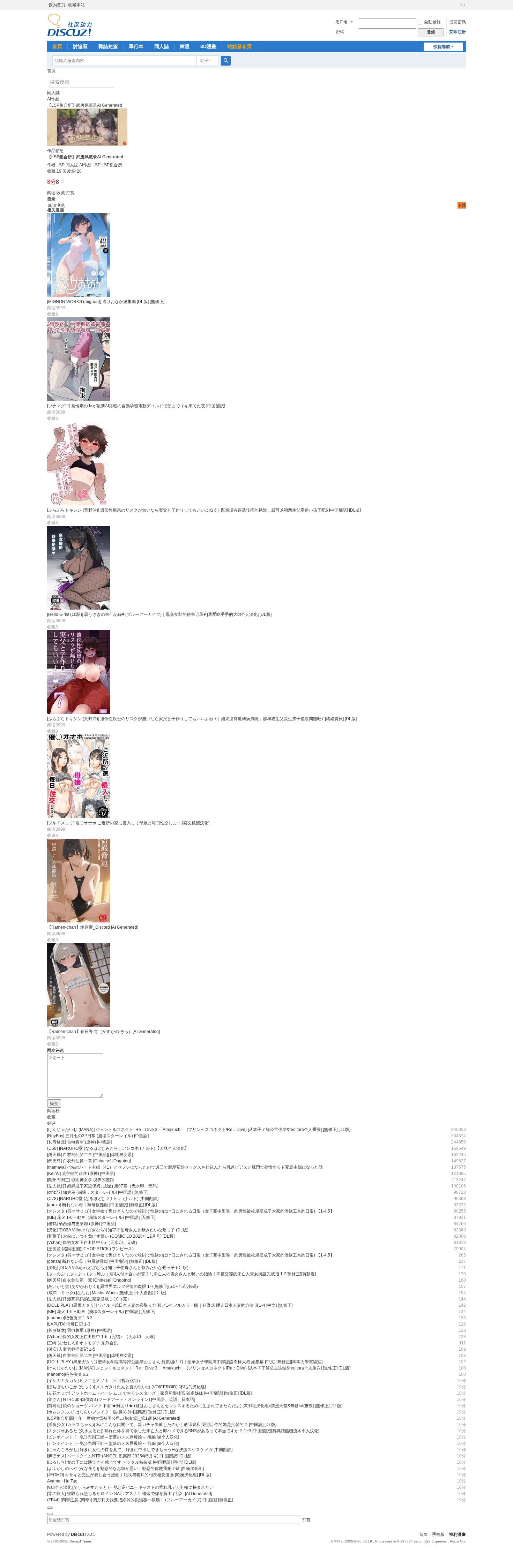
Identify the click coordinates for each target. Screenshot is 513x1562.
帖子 (204, 60)
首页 (51, 70)
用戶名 (341, 22)
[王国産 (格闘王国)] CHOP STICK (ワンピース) (90, 1248)
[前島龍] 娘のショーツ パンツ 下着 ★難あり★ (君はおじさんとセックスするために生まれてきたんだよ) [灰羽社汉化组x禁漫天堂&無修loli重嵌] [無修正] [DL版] (194, 1405)
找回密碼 (457, 22)
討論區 (80, 46)
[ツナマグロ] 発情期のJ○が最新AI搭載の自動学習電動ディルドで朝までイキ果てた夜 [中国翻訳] (136, 405)
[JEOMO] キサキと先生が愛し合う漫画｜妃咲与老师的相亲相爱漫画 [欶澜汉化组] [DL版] (129, 1474)
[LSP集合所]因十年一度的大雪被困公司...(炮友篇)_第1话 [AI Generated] (113, 1418)
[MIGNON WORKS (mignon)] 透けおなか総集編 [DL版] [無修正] (105, 301)
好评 (51, 1123)
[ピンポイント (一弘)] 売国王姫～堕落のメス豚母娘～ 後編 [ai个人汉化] (113, 1437)
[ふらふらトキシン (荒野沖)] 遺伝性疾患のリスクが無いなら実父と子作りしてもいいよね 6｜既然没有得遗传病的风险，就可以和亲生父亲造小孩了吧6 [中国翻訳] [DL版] (204, 510)
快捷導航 (441, 46)
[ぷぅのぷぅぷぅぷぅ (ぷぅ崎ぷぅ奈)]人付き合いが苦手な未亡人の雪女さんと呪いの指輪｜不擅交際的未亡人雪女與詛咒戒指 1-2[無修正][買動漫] (181, 1274)
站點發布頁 (239, 46)
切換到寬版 (463, 5)
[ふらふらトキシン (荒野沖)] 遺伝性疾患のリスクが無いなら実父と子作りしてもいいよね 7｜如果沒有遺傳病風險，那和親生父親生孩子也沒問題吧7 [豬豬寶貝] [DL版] (202, 718)
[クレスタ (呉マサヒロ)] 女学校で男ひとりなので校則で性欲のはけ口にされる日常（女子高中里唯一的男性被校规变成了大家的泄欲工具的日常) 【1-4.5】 (190, 1211)
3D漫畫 (208, 46)
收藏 (61, 192)
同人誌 (161, 46)
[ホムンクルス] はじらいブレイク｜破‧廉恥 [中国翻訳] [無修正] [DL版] (111, 1412)
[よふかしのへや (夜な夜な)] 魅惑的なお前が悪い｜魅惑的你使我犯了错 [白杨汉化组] (125, 1468)
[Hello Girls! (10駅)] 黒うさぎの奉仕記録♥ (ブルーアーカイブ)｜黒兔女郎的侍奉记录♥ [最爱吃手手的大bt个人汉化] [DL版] (159, 614)
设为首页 (57, 4)
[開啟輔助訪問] (456, 5)
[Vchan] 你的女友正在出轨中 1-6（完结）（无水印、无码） (102, 1336)
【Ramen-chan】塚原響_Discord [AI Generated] (92, 927)
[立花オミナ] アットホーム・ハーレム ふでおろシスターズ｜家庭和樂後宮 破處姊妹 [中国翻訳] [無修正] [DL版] (149, 1393)
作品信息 (55, 150)
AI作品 (53, 99)
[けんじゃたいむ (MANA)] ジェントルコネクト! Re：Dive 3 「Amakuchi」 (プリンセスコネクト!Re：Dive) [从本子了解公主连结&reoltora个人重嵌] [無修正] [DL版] (198, 1129)
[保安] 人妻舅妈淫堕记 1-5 (71, 1349)
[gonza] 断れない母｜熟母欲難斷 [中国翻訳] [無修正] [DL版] (102, 1204)
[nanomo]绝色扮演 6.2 (68, 1374)
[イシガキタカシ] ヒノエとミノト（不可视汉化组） (94, 1380)
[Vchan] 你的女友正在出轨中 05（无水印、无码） (93, 1242)
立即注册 (457, 31)
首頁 (57, 46)
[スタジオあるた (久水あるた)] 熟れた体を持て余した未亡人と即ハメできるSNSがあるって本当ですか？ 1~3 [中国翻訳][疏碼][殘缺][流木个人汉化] (183, 1430)
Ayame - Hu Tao (62, 1481)
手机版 (438, 1534)
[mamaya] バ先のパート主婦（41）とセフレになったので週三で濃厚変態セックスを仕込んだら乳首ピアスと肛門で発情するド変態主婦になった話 (185, 1167)
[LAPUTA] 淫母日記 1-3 (68, 1324)
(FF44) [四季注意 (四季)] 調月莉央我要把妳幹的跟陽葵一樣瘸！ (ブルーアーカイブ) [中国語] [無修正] (140, 1499)
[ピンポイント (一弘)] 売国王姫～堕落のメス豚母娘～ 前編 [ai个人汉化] (113, 1443)
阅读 (51, 192)
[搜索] (226, 61)
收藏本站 (76, 4)
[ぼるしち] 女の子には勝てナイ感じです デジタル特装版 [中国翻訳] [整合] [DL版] (121, 1462)
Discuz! (78, 1534)
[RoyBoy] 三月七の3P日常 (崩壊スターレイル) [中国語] (98, 1135)
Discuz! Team (80, 1541)
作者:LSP (56, 165)
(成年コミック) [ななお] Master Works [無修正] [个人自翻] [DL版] (106, 1292)
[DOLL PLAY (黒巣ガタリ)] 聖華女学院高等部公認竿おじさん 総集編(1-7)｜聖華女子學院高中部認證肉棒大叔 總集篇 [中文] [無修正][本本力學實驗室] (184, 1361)
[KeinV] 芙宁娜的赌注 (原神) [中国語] (81, 1173)
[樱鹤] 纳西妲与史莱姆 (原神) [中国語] (81, 1223)
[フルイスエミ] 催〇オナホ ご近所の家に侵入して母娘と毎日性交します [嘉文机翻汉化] (128, 823)
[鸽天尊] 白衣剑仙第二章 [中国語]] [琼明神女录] (90, 1154)
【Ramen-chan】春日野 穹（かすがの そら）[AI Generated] (103, 1031)
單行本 (136, 46)
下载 (462, 205)
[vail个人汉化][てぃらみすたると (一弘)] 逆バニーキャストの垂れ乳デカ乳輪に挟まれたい (130, 1487)
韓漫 (184, 46)
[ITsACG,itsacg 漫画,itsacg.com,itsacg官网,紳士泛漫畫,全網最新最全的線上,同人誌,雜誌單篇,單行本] (69, 24)
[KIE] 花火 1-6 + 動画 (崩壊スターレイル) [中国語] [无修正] (101, 1217)
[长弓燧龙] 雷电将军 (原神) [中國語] (79, 1142)
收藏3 (52, 314)
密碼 (340, 31)
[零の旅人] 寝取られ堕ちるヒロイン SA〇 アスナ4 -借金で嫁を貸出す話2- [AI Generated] (129, 1493)
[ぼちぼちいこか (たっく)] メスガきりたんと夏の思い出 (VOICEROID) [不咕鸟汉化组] (126, 1386)
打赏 (70, 192)
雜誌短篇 (108, 46)
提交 (54, 1103)
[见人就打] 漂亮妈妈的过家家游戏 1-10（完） (89, 1299)
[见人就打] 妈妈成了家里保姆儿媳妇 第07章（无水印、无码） (104, 1186)
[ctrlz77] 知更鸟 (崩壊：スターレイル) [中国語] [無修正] (97, 1192)
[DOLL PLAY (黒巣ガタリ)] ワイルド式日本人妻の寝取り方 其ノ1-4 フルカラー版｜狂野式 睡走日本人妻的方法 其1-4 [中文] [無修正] (169, 1305)
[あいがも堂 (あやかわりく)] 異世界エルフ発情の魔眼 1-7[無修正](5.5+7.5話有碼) (122, 1286)
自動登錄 (432, 22)
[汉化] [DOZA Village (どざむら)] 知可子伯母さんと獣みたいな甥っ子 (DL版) (117, 1230)
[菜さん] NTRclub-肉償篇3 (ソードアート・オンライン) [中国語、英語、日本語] (121, 1399)
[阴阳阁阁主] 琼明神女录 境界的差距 (80, 1179)
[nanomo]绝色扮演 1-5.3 (69, 1317)
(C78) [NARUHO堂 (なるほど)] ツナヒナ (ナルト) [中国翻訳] (102, 1198)
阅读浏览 (56, 205)
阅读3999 (56, 307)
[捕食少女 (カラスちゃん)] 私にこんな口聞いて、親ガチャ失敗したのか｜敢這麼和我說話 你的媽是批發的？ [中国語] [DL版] (161, 1424)
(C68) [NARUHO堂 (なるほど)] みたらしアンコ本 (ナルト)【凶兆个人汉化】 (118, 1148)
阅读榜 (53, 1110)
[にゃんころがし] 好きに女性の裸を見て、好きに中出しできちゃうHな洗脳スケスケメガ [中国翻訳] (139, 1449)
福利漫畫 (457, 1534)
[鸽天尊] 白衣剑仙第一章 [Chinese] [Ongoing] (89, 1161)
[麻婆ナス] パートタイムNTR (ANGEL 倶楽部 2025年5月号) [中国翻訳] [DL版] (119, 1456)
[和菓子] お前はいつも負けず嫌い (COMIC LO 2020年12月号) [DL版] (110, 1236)
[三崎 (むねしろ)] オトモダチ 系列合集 (82, 1343)
